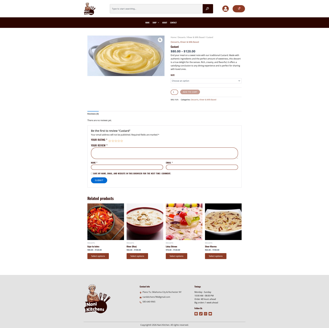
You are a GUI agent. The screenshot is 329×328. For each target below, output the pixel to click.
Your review (99, 145)
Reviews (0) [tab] (93, 113)
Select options (98, 256)
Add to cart (190, 92)
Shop (155, 22)
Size (173, 75)
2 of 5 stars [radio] (113, 141)
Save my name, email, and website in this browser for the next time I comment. (132, 173)
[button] (160, 40)
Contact (173, 22)
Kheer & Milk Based (195, 37)
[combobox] (156, 8)
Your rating (99, 140)
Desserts (181, 37)
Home (147, 22)
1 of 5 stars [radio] (109, 141)
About (164, 22)
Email (169, 163)
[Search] (208, 8)
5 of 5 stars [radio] (121, 141)
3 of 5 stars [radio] (116, 141)
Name (94, 163)
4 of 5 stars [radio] (118, 141)
